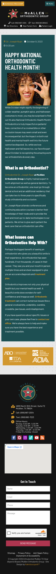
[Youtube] (36, 437)
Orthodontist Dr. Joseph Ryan (19, 174)
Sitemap (11, 553)
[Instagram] (25, 437)
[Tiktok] (31, 437)
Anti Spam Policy (40, 553)
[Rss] (42, 437)
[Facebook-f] (14, 437)
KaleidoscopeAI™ (32, 564)
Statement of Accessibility (28, 555)
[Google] (19, 437)
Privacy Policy (24, 553)
